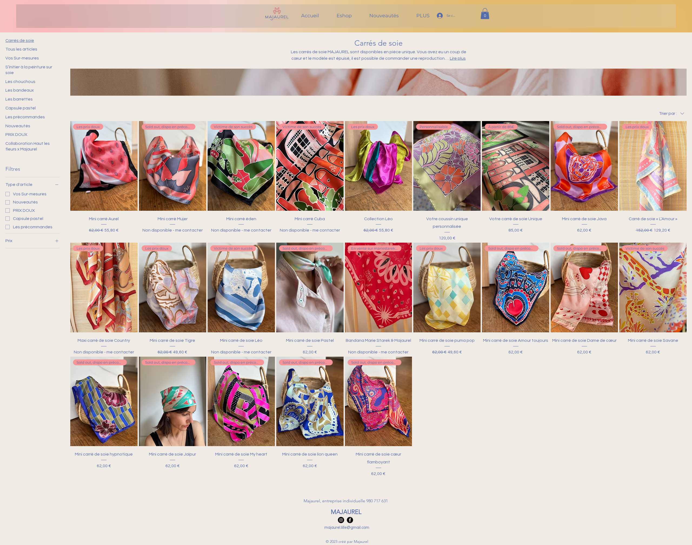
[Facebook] (350, 520)
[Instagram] (341, 520)
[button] (485, 13)
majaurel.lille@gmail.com (346, 528)
